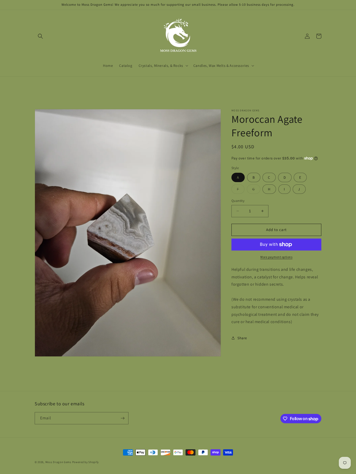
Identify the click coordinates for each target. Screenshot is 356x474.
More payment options (276, 257)
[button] (40, 36)
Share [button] (242, 338)
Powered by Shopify (85, 462)
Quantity (237, 200)
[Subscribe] (122, 418)
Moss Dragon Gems (58, 462)
